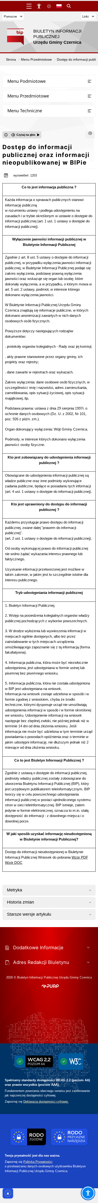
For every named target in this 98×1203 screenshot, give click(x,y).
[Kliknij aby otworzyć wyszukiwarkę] (69, 6)
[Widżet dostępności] (39, 6)
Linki (85, 16)
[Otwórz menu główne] (29, 6)
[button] (50, 986)
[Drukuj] (90, 134)
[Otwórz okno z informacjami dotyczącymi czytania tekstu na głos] (6, 134)
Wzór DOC (13, 863)
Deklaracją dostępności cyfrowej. (46, 1101)
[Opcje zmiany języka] (59, 6)
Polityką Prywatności (37, 1162)
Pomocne (10, 16)
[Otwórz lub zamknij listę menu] (89, 81)
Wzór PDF (80, 857)
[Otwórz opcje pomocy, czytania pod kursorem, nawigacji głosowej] (88, 1193)
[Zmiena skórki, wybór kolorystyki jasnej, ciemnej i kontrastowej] (49, 6)
